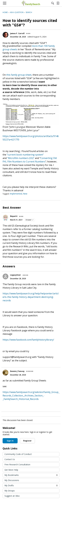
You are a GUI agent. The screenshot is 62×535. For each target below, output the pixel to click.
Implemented (16, 193)
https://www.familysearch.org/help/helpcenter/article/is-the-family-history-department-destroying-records (31, 297)
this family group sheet (18, 74)
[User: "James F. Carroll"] (5, 35)
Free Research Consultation (17, 464)
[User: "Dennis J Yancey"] (5, 372)
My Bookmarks (31, 475)
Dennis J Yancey (17, 371)
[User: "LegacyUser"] (5, 276)
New (25, 193)
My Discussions (11, 480)
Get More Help (11, 469)
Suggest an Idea (11, 495)
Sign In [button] (10, 440)
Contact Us (9, 459)
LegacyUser (15, 275)
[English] (31, 3)
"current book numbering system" (25, 154)
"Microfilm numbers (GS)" (20, 158)
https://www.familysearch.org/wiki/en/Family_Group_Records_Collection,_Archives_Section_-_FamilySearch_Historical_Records (31, 395)
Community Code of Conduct (18, 454)
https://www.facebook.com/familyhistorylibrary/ (28, 339)
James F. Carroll (17, 33)
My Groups (9, 490)
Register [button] (27, 440)
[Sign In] (57, 3)
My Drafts (31, 485)
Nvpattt (13, 216)
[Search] (52, 3)
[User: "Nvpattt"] (5, 218)
